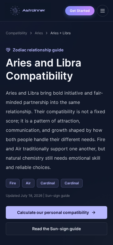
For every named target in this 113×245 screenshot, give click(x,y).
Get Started (80, 10)
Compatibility (16, 33)
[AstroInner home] (28, 11)
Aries (39, 33)
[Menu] (102, 11)
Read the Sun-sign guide (56, 228)
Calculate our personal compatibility (53, 212)
